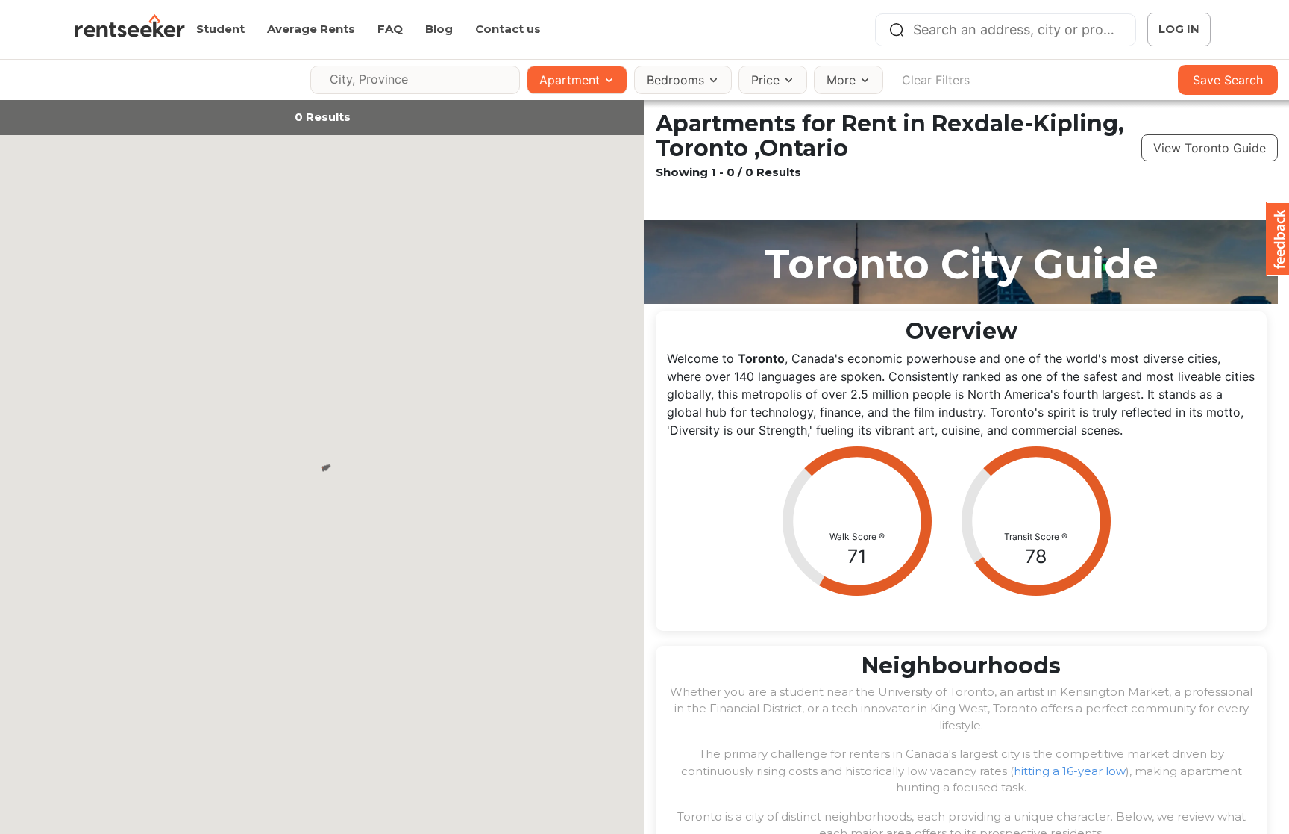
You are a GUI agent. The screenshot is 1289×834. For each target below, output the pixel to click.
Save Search (1228, 79)
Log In (1178, 29)
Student (220, 29)
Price (765, 79)
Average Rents (311, 29)
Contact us (508, 29)
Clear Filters (936, 79)
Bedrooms (675, 79)
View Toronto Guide (1209, 147)
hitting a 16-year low (1070, 771)
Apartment (569, 79)
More (841, 79)
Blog (439, 29)
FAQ (390, 29)
